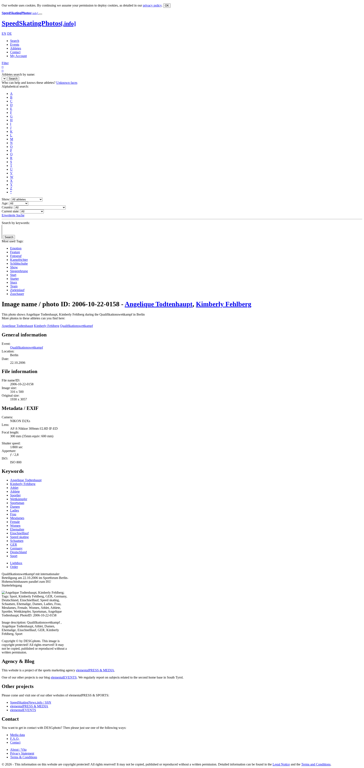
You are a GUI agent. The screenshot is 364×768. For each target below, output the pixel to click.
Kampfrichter (19, 259)
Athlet (14, 487)
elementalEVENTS (64, 677)
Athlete (15, 491)
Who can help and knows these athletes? (28, 82)
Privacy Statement (22, 753)
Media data (17, 735)
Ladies (14, 510)
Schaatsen (16, 541)
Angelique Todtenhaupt (159, 304)
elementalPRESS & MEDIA (95, 670)
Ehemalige (17, 529)
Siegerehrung (19, 271)
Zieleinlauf (17, 290)
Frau (13, 514)
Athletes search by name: (18, 74)
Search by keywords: (16, 223)
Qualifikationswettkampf (76, 326)
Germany (16, 548)
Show (14, 267)
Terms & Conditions (23, 757)
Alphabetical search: (15, 86)
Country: (7, 207)
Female (15, 522)
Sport (13, 556)
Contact (15, 52)
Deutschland (18, 552)
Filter (5, 63)
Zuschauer (17, 294)
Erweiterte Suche (13, 215)
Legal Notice (281, 764)
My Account (18, 56)
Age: (5, 203)
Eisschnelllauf (19, 533)
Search (14, 41)
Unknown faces (66, 82)
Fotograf (15, 256)
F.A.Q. (14, 738)
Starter (14, 278)
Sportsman (17, 503)
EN (4, 33)
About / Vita (18, 749)
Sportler (15, 495)
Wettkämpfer (18, 499)
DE (9, 33)
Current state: (10, 211)
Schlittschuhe (19, 263)
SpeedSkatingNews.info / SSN (30, 702)
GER (13, 544)
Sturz (13, 282)
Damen (15, 506)
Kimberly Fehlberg (223, 304)
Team (13, 286)
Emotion (15, 248)
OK (167, 5)
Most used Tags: (12, 241)
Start (13, 275)
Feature (15, 252)
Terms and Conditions (316, 764)
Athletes (15, 48)
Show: (6, 199)
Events (14, 44)
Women (15, 525)
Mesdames (17, 518)
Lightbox (16, 563)
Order (14, 567)
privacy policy (152, 5)
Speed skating (19, 537)
